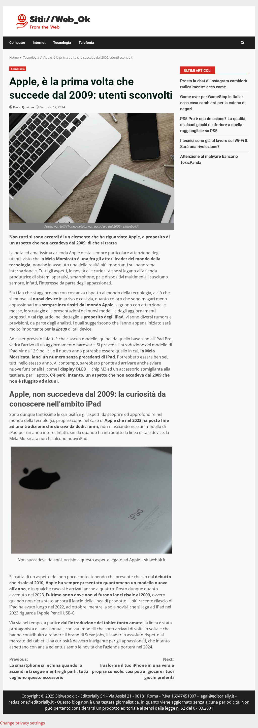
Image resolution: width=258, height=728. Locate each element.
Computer (17, 43)
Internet (39, 43)
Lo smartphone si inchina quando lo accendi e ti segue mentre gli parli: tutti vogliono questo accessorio (48, 668)
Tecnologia (62, 43)
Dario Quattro (23, 107)
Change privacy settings (22, 723)
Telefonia (86, 43)
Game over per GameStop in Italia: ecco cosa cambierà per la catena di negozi (212, 102)
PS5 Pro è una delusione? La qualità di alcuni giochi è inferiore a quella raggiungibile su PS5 (212, 124)
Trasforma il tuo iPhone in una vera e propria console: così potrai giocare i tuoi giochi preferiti (133, 668)
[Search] (242, 43)
